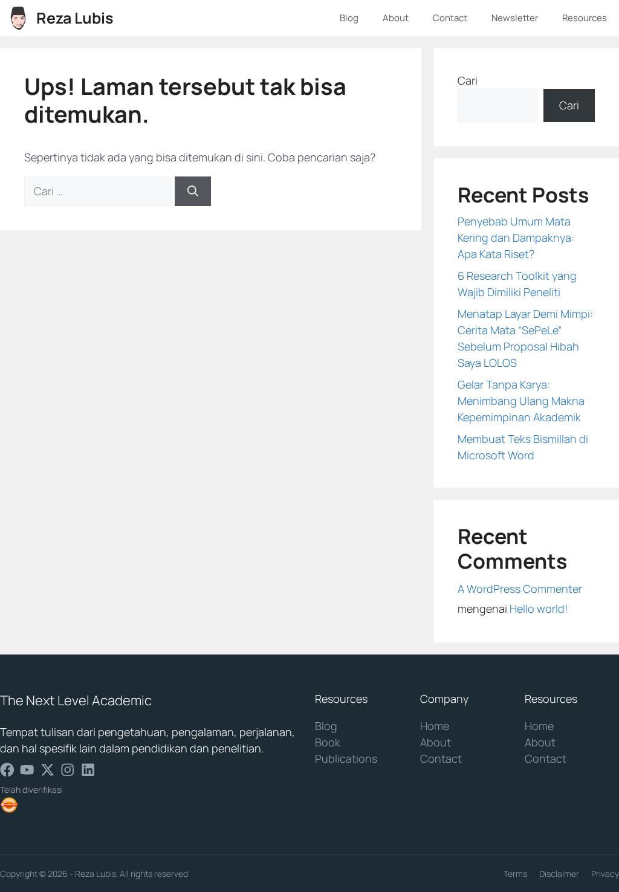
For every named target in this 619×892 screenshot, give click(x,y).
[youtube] (27, 770)
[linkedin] (88, 770)
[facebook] (7, 770)
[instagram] (67, 770)
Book (327, 742)
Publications (346, 758)
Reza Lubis (75, 17)
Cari (468, 80)
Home (434, 726)
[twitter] (47, 770)
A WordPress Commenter (520, 588)
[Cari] (193, 191)
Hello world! (539, 608)
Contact (450, 17)
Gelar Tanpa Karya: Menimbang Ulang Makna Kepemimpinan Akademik (521, 400)
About (396, 17)
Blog (349, 17)
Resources (584, 17)
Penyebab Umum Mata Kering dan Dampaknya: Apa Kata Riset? (516, 237)
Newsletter (514, 17)
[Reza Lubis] (18, 18)
